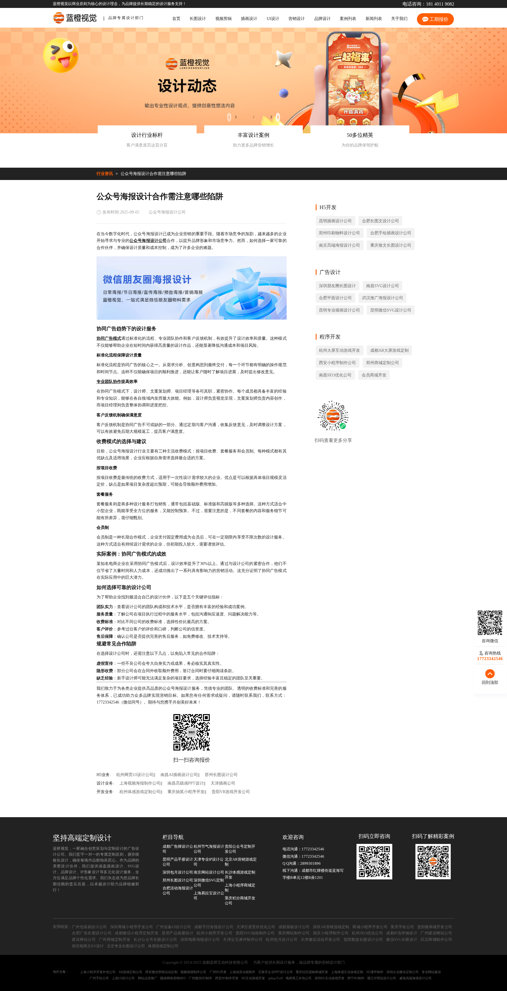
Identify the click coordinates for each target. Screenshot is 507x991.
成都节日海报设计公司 (213, 927)
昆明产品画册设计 (177, 933)
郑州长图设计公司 (178, 880)
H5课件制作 (374, 972)
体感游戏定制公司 (163, 946)
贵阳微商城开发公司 (434, 927)
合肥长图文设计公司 (380, 220)
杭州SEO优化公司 (367, 933)
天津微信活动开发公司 (320, 940)
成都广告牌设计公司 (178, 849)
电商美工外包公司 (299, 978)
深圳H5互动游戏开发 (329, 978)
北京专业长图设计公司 (126, 946)
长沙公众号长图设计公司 (155, 940)
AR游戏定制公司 (130, 972)
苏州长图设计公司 (221, 774)
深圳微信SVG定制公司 (209, 882)
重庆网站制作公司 (294, 933)
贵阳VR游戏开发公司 (231, 791)
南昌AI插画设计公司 (179, 774)
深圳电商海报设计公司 (200, 940)
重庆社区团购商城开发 (312, 972)
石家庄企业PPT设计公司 (275, 972)
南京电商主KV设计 (88, 946)
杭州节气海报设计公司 (209, 849)
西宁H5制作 (355, 978)
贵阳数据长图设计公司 (363, 940)
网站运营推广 (147, 978)
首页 (176, 18)
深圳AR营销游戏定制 (331, 927)
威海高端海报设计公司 (415, 978)
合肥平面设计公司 (335, 297)
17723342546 (313, 849)
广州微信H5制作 (200, 978)
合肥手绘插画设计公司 (390, 232)
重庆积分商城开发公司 (240, 900)
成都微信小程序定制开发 (136, 933)
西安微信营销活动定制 (161, 972)
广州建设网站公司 (436, 933)
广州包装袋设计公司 (89, 927)
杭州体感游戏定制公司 (139, 791)
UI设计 (273, 18)
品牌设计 (322, 18)
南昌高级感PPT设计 (186, 783)
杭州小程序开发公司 (214, 933)
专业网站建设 (431, 972)
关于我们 (399, 18)
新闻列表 (374, 18)
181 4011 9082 (440, 4)
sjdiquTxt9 (275, 978)
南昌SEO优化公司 (335, 375)
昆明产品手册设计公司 (178, 862)
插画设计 (249, 18)
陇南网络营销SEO (173, 978)
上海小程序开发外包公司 (98, 972)
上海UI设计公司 (123, 978)
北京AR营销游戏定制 (241, 862)
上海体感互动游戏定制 (347, 972)
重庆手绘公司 (402, 927)
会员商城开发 (374, 375)
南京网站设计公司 (209, 872)
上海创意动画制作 (242, 972)
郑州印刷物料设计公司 (339, 232)
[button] (229, 117)
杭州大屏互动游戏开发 (339, 350)
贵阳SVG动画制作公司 (255, 933)
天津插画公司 (223, 783)
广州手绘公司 (99, 978)
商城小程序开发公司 (370, 927)
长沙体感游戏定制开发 (240, 874)
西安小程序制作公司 (337, 362)
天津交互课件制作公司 (243, 940)
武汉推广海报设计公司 (382, 297)
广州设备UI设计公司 (173, 927)
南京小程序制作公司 (331, 933)
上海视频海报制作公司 (139, 783)
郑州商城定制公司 (382, 362)
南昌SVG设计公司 (382, 285)
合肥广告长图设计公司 (92, 933)
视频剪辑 (223, 18)
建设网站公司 (84, 940)
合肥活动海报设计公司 (178, 890)
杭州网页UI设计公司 (134, 774)
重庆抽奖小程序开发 (186, 791)
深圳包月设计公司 (178, 872)
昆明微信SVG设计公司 (390, 310)
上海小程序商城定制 (240, 887)
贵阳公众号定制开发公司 (240, 849)
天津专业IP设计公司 (209, 862)
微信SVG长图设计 (402, 940)
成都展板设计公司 (294, 927)
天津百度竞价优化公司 (256, 927)
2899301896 (310, 864)
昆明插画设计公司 (335, 220)
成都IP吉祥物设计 (401, 933)
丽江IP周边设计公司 (381, 978)
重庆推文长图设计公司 (390, 245)
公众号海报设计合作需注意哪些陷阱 (153, 173)
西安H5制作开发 (227, 978)
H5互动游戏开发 (253, 978)
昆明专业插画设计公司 (339, 310)
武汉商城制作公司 (436, 940)
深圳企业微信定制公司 (402, 972)
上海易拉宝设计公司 (209, 895)
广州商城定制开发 (115, 940)
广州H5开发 (218, 972)
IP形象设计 (89, 872)
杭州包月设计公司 (282, 940)
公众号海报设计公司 (167, 212)
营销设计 (296, 18)
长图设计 (198, 18)
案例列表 (348, 18)
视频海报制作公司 (193, 972)
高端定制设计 (89, 838)
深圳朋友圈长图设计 (337, 285)
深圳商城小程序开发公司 (131, 927)
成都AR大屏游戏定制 (389, 350)
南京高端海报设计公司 (339, 245)
